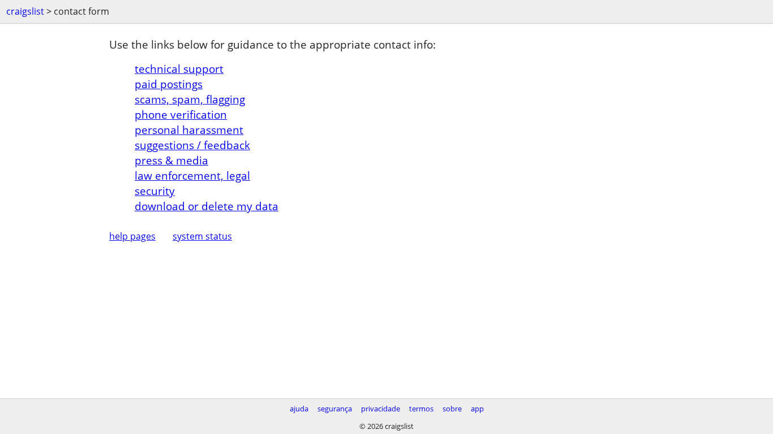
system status (202, 236)
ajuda (299, 408)
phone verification (181, 114)
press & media (171, 160)
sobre (452, 408)
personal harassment (189, 130)
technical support (179, 69)
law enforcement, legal (192, 175)
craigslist (25, 11)
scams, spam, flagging (190, 99)
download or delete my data (206, 206)
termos (421, 408)
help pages (132, 236)
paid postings (169, 84)
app (477, 408)
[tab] (399, 69)
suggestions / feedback (192, 145)
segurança (334, 408)
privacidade (380, 408)
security (155, 191)
